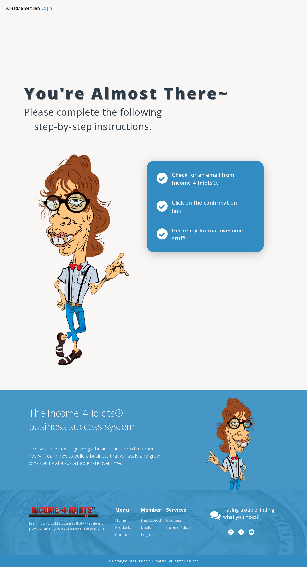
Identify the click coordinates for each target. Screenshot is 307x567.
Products (123, 527)
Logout (147, 534)
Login (46, 8)
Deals (146, 527)
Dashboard (151, 520)
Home (120, 520)
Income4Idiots (179, 527)
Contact (122, 534)
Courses (173, 520)
